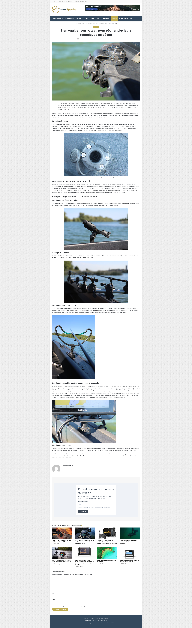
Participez (70, 1)
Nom (53, 593)
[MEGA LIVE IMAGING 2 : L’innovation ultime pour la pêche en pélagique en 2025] (62, 553)
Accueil (54, 1)
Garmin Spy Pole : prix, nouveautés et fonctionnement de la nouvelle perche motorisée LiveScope (84, 542)
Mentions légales (89, 623)
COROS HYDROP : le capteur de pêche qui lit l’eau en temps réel (61, 541)
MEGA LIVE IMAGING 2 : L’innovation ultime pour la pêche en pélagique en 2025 (61, 562)
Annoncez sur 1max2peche (80, 1)
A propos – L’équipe (62, 1)
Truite (92, 18)
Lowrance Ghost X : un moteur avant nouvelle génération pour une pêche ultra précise (129, 542)
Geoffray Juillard (83, 38)
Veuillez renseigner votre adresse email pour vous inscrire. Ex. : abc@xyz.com (94, 507)
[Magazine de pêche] (64, 9)
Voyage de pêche (123, 18)
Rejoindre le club (83, 501)
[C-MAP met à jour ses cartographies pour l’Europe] (107, 553)
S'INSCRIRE (83, 511)
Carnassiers (79, 18)
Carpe (86, 18)
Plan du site (80, 623)
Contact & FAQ (110, 623)
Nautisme (114, 18)
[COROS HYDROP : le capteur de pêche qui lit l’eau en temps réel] (62, 533)
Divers (131, 18)
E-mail (54, 599)
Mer (98, 18)
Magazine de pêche (58, 18)
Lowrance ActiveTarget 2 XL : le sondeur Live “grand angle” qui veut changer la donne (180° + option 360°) (107, 542)
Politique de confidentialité (100, 623)
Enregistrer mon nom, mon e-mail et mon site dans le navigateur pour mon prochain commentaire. (76, 606)
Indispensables (69, 18)
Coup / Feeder (105, 18)
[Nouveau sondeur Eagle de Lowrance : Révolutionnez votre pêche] (130, 553)
